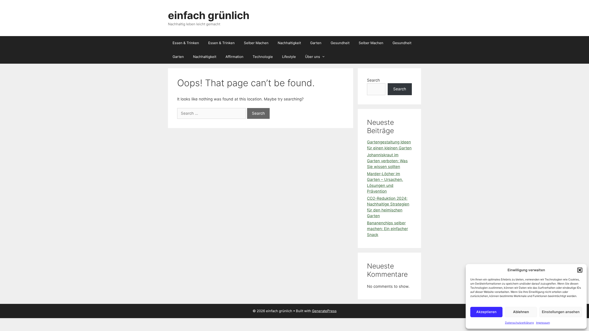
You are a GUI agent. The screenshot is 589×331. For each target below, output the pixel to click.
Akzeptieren (486, 312)
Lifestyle (289, 56)
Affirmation (234, 56)
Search (373, 80)
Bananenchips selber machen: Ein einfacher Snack (387, 229)
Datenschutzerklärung (519, 322)
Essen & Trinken (186, 43)
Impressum (543, 322)
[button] (579, 270)
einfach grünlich (208, 15)
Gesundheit (340, 43)
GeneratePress (324, 311)
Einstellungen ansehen (561, 312)
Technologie (263, 56)
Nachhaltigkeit (289, 43)
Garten (315, 43)
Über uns (312, 56)
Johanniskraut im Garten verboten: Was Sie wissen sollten (387, 161)
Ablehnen (521, 312)
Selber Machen (256, 43)
